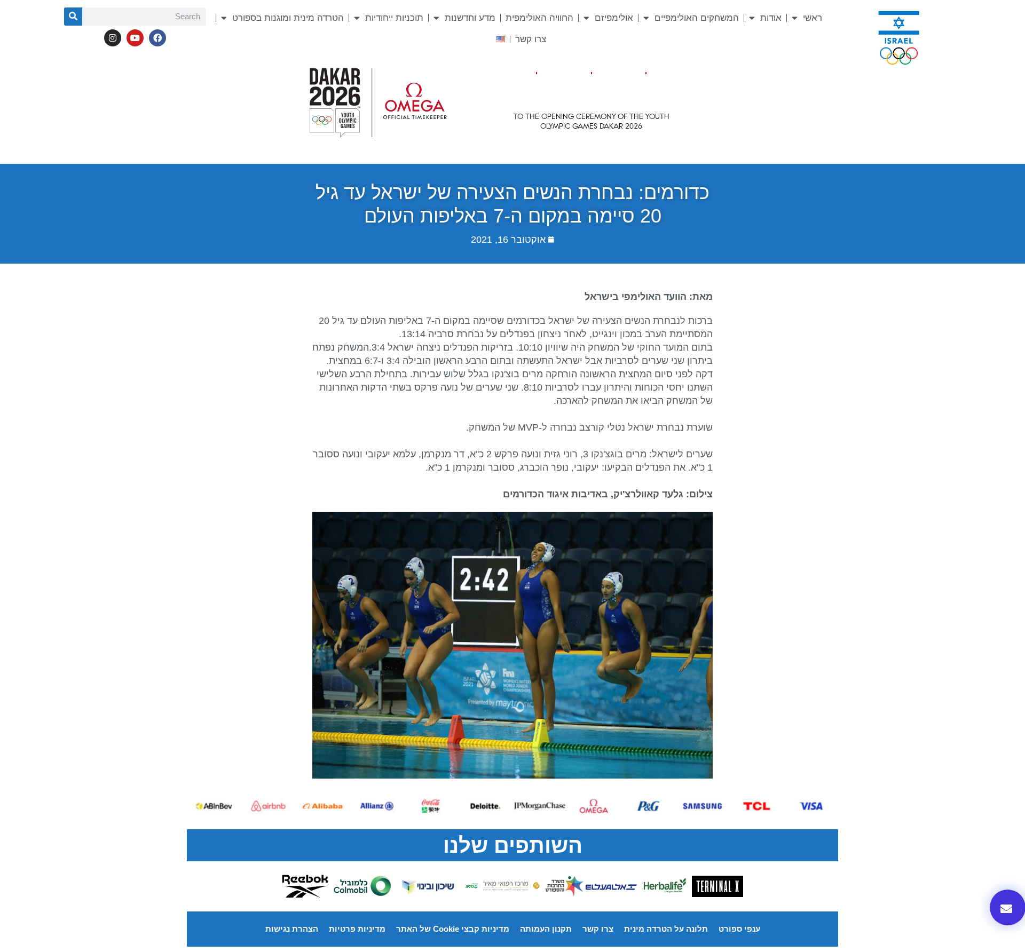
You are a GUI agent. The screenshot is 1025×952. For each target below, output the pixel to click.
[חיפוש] (73, 16)
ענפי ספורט (739, 928)
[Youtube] (135, 37)
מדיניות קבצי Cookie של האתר (452, 928)
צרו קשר (530, 39)
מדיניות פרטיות (357, 928)
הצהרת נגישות (291, 928)
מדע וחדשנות (470, 18)
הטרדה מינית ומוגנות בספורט (288, 18)
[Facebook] (157, 37)
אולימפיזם (614, 18)
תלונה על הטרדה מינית (666, 928)
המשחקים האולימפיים (697, 18)
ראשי (812, 18)
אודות (771, 18)
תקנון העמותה (546, 928)
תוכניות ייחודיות (394, 18)
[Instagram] (112, 37)
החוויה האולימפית (539, 18)
